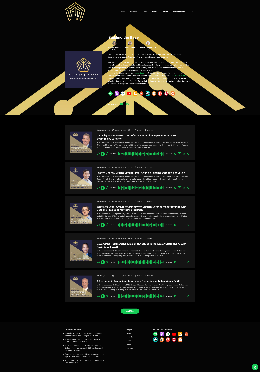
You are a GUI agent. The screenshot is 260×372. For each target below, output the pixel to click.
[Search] (191, 12)
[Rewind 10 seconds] (98, 153)
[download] (184, 153)
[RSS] (135, 95)
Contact (165, 11)
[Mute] (174, 153)
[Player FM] (166, 95)
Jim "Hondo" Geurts (179, 76)
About (144, 11)
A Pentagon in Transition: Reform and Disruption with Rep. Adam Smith (138, 281)
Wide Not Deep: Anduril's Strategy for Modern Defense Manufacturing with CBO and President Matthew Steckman (84, 347)
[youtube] (121, 105)
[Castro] (148, 95)
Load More (130, 311)
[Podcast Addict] (173, 95)
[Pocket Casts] (160, 95)
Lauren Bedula (139, 73)
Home (122, 11)
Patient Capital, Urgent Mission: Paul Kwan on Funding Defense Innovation (141, 172)
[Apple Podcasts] (117, 95)
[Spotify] (110, 95)
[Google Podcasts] (123, 95)
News (154, 11)
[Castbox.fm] (141, 95)
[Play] (102, 153)
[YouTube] (129, 95)
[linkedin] (127, 105)
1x (179, 153)
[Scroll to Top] (255, 359)
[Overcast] (154, 95)
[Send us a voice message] (255, 367)
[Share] (188, 153)
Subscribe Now (179, 11)
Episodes (133, 11)
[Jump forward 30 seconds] (107, 153)
